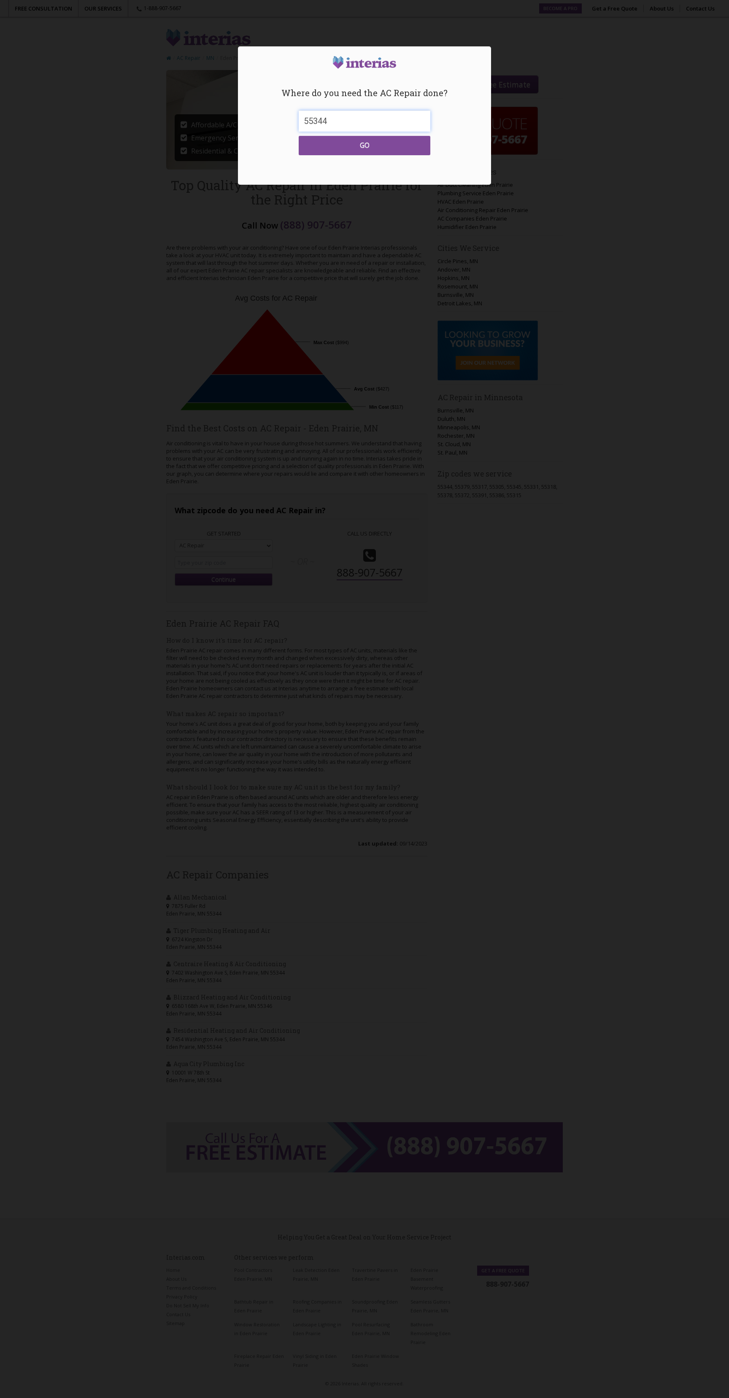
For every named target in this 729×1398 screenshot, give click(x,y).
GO (365, 145)
